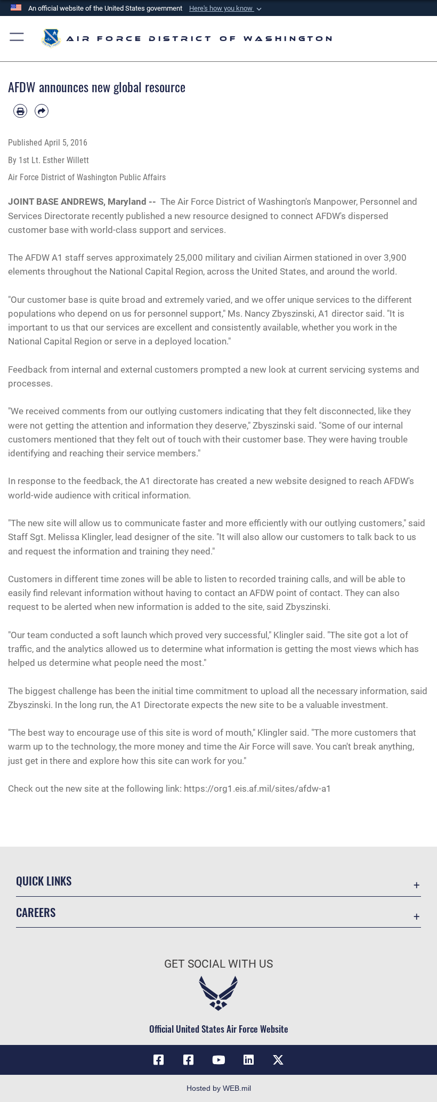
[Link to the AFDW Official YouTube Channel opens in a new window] (218, 1060)
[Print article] (20, 111)
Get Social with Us (218, 964)
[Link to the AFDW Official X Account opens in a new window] (278, 1060)
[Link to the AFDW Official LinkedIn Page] (248, 1060)
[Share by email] (41, 111)
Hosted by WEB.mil (219, 1088)
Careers (35, 912)
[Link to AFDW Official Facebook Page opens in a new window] (159, 1060)
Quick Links (43, 880)
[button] (226, 8)
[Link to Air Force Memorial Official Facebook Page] (189, 1060)
